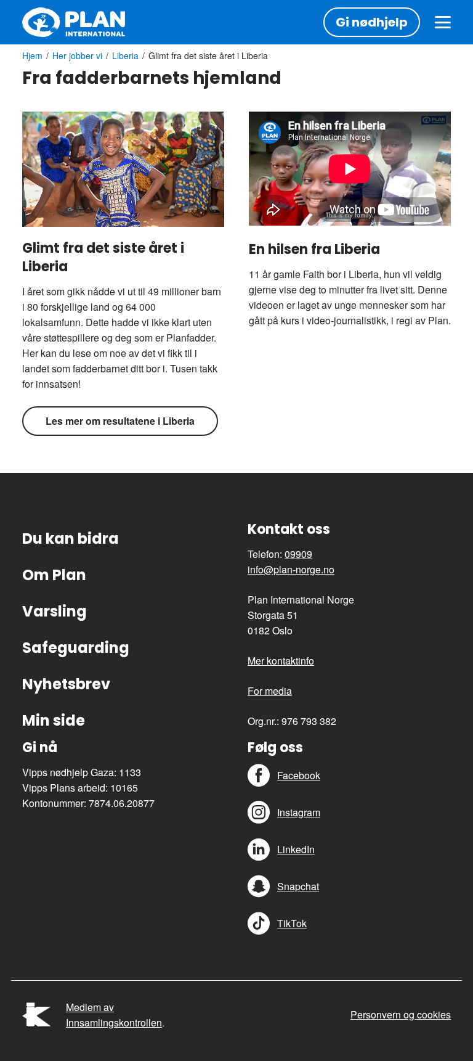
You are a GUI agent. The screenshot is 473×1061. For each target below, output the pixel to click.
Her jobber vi (77, 55)
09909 (298, 554)
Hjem (32, 55)
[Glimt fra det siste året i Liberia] (123, 169)
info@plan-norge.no (291, 569)
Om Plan (54, 575)
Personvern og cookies (400, 1014)
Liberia (125, 55)
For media (270, 691)
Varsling (54, 611)
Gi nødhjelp (372, 22)
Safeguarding (75, 647)
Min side (53, 720)
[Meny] (442, 22)
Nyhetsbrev (66, 684)
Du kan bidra (70, 538)
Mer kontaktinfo (281, 660)
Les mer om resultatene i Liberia (120, 421)
